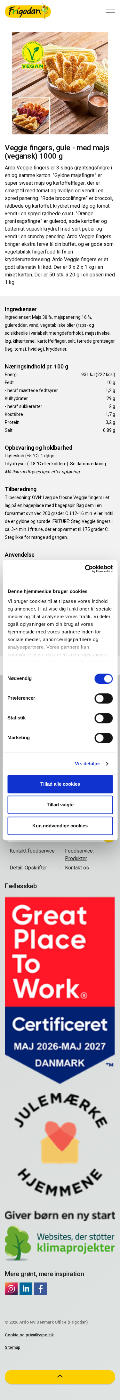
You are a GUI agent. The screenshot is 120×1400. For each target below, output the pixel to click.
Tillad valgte (60, 804)
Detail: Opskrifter (28, 868)
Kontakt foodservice (32, 851)
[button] (60, 1377)
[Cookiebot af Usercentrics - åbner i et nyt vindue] (85, 569)
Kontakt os (77, 868)
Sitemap (12, 1347)
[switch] (103, 698)
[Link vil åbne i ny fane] (11, 1288)
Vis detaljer (87, 763)
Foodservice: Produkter (79, 854)
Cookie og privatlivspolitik (29, 1335)
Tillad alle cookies (60, 784)
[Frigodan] (28, 11)
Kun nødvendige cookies (60, 825)
